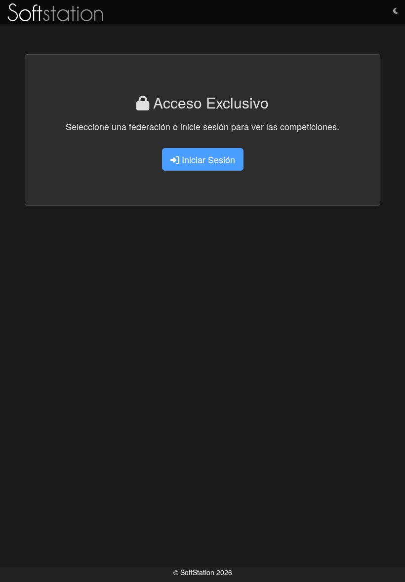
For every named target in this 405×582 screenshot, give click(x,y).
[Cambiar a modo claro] (396, 11)
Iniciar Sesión (207, 159)
